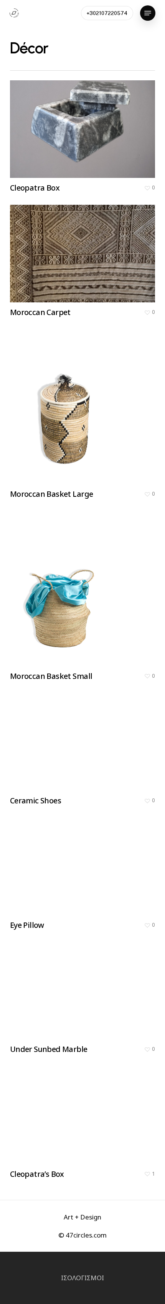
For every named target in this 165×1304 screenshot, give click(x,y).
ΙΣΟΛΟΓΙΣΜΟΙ (82, 1277)
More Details (84, 248)
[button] (147, 13)
